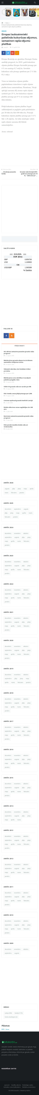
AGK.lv (28, 1090)
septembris (17, 509)
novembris (17, 533)
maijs (25, 489)
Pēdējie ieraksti (19, 345)
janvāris (21, 493)
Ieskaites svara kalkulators (12, 1087)
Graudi (4, 31)
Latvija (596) (8, 1013)
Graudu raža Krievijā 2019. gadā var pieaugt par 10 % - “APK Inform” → (28, 174)
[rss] (11, 335)
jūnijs (19, 489)
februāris (14, 493)
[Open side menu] (2, 3)
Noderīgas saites (27, 1085)
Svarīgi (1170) (18, 1013)
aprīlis (31, 489)
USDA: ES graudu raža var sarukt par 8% (17, 387)
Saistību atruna (16, 1085)
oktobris (25, 533)
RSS (3, 1029)
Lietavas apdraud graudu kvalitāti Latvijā (18, 400)
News (7, 23)
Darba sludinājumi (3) (11, 1017)
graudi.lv (6, 47)
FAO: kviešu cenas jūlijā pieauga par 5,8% (18, 393)
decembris (8, 509)
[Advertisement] (19, 151)
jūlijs (13, 489)
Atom (7, 1029)
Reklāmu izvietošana (28, 1087)
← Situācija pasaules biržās (9, 173)
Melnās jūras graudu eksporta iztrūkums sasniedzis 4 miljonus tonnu (18, 361)
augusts (7, 489)
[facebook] (6, 335)
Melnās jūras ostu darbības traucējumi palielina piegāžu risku (17, 379)
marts (6, 493)
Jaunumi (7, 1085)
